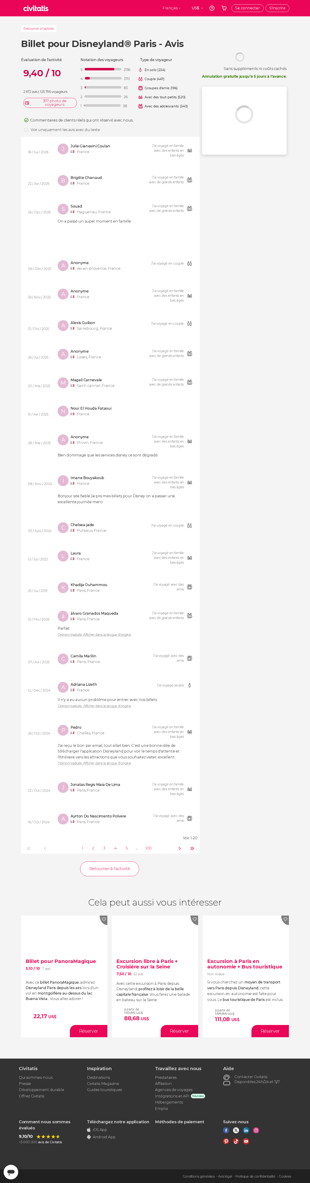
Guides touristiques (104, 1090)
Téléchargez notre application (118, 1121)
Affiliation (163, 1084)
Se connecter (247, 8)
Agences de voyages (173, 1090)
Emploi (161, 1108)
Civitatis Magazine (103, 1084)
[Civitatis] (36, 8)
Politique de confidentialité (255, 1176)
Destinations (98, 1077)
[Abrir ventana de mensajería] (11, 1172)
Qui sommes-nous (35, 1077)
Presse (25, 1084)
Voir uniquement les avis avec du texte (65, 130)
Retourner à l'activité (38, 29)
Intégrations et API (172, 1096)
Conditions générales (199, 1176)
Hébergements (169, 1102)
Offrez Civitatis (31, 1096)
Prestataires (166, 1077)
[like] (103, 920)
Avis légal (225, 1176)
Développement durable (41, 1090)
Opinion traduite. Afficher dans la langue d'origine (94, 634)
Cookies (285, 1176)
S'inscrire (277, 8)
